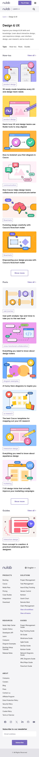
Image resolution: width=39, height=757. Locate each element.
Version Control (25, 591)
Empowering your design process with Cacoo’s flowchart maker (19, 261)
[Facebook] (5, 722)
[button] (30, 567)
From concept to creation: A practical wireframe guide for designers (16, 547)
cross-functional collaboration (16, 346)
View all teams (25, 613)
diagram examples (11, 381)
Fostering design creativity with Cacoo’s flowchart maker (17, 226)
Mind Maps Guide (26, 662)
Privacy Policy (7, 708)
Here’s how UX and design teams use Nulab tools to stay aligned (19, 125)
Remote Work (25, 602)
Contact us (6, 693)
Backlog (5, 580)
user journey (8, 311)
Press (4, 689)
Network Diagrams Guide (26, 654)
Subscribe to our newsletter (15, 729)
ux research (8, 414)
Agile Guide (24, 642)
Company (6, 678)
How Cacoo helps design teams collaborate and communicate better (19, 191)
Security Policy (8, 704)
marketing (8, 484)
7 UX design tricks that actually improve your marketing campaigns (18, 489)
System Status (7, 629)
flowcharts (8, 220)
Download (6, 602)
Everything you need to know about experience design (19, 454)
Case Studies (7, 595)
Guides (27, 47)
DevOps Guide (25, 646)
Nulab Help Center (9, 625)
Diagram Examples (9, 644)
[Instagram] (11, 722)
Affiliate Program (8, 697)
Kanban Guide (25, 649)
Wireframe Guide (26, 638)
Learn (5, 17)
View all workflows (26, 610)
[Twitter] (16, 721)
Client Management (27, 606)
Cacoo (5, 584)
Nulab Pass (6, 587)
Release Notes (7, 653)
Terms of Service (8, 715)
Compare (6, 640)
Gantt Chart (24, 599)
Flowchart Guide (26, 666)
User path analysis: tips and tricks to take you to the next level (19, 317)
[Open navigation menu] (35, 3)
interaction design (11, 449)
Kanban (23, 595)
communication (10, 185)
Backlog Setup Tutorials (8, 648)
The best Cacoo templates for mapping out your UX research (16, 419)
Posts (20, 47)
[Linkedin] (22, 722)
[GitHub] (28, 722)
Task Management (26, 584)
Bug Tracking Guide (27, 631)
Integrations (7, 599)
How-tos (12, 47)
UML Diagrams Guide (27, 659)
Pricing (5, 591)
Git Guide (23, 635)
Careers (5, 682)
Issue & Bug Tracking (27, 587)
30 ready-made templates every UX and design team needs (19, 90)
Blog (4, 685)
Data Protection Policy (10, 700)
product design (10, 84)
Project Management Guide (27, 626)
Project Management (27, 580)
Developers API (8, 633)
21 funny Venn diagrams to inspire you (19, 386)
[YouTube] (34, 722)
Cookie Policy (7, 711)
